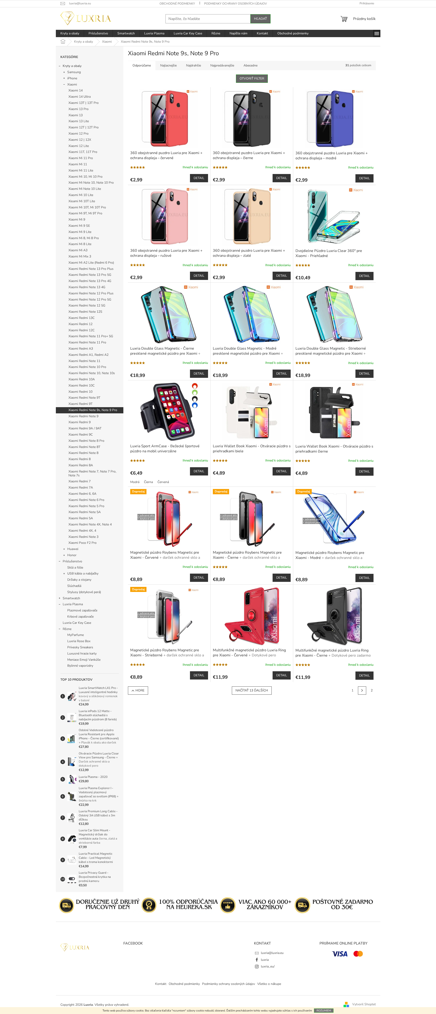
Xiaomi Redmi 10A (81, 379)
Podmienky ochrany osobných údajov (235, 4)
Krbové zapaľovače (80, 616)
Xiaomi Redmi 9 (79, 422)
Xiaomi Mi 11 (77, 164)
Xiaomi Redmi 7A (80, 487)
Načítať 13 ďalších (252, 690)
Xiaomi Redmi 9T (80, 404)
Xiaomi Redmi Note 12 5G (86, 305)
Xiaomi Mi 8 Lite (79, 244)
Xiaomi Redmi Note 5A (84, 512)
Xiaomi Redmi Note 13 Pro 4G (89, 281)
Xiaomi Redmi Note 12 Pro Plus (91, 293)
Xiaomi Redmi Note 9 (83, 416)
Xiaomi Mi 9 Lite (79, 232)
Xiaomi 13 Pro (78, 109)
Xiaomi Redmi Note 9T (84, 397)
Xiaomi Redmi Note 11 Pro (87, 342)
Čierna (148, 482)
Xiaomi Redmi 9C (80, 434)
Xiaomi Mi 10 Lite (80, 195)
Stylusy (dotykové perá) (84, 592)
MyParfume (75, 635)
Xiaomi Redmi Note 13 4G (86, 287)
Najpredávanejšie (222, 65)
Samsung (74, 72)
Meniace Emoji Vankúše (83, 660)
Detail (199, 178)
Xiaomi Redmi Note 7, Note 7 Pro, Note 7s (92, 473)
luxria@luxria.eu (272, 953)
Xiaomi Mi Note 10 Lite (84, 189)
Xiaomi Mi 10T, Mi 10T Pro (87, 207)
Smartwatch (71, 598)
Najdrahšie (193, 65)
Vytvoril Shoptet (364, 1004)
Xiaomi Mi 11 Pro (80, 158)
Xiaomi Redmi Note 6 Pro (86, 500)
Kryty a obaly (72, 66)
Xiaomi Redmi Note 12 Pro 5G (89, 299)
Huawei (72, 549)
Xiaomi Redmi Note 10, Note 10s (91, 373)
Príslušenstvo (72, 561)
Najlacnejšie (168, 65)
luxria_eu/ (268, 966)
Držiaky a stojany (79, 579)
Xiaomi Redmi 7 (79, 481)
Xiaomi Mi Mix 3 (79, 256)
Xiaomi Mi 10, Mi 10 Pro (85, 176)
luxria (265, 960)
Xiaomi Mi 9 (76, 219)
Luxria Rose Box (78, 641)
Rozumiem (324, 1010)
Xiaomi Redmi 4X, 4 (82, 530)
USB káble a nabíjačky (82, 573)
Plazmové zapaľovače (82, 610)
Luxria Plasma (73, 604)
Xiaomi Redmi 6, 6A (82, 494)
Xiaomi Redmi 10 (80, 392)
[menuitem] (70, 33)
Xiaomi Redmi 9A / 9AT (84, 428)
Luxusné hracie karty (82, 653)
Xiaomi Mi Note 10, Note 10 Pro (91, 182)
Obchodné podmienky (177, 4)
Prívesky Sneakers (80, 647)
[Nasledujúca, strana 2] (362, 690)
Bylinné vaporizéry (80, 665)
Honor (71, 555)
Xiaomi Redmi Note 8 (83, 453)
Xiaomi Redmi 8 (79, 459)
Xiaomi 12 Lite (78, 146)
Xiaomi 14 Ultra (79, 96)
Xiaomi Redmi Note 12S (85, 311)
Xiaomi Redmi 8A (80, 465)
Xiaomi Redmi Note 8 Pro (86, 441)
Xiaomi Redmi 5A (80, 518)
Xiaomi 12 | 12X (79, 140)
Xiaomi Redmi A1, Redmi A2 (88, 355)
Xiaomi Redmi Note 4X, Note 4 (90, 524)
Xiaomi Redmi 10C (81, 385)
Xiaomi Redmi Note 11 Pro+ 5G (90, 336)
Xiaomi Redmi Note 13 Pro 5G (89, 275)
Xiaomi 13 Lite (78, 121)
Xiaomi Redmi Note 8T (84, 447)
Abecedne (250, 65)
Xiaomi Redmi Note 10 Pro (87, 367)
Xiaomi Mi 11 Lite (80, 170)
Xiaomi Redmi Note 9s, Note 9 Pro (92, 410)
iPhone (72, 78)
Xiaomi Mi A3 (77, 250)
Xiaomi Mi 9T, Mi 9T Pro (85, 213)
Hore (139, 690)
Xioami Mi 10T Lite (81, 201)
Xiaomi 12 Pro (78, 133)
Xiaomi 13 (75, 115)
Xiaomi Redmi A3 (80, 348)
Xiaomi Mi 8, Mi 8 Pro (83, 238)
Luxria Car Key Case (77, 623)
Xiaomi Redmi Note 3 (83, 537)
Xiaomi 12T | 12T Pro (83, 127)
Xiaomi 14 (75, 90)
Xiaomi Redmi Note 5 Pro (86, 506)
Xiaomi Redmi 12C (81, 330)
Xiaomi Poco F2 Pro (82, 543)
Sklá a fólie (75, 567)
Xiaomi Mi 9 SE (79, 226)
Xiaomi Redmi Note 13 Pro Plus (91, 269)
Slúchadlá (74, 586)
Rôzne (67, 629)
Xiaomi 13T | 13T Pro (83, 103)
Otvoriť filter (252, 78)
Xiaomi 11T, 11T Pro (82, 152)
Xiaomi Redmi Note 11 (84, 361)
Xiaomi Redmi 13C (81, 318)
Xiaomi (72, 84)
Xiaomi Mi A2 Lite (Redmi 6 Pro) (91, 262)
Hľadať (260, 19)
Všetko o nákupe (269, 984)
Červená (163, 482)
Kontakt (160, 984)
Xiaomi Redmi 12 (80, 324)
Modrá (134, 482)
